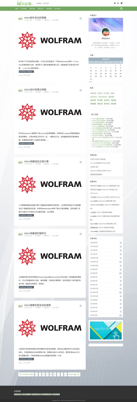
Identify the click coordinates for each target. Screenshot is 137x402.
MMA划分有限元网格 (35, 89)
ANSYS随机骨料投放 (98, 122)
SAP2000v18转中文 (98, 135)
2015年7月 (93, 307)
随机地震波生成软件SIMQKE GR (101, 141)
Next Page (73, 374)
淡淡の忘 (106, 100)
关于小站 (57, 8)
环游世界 (113, 100)
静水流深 (77, 400)
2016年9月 (93, 269)
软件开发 (106, 103)
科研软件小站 (56, 394)
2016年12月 (94, 258)
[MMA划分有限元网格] (50, 112)
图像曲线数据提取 (97, 124)
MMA (21, 75)
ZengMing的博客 (36, 394)
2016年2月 (93, 281)
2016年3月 (93, 277)
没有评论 (46, 20)
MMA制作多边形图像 (35, 17)
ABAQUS (93, 93)
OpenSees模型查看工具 (99, 130)
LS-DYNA (106, 93)
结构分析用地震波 (97, 133)
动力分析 (111, 96)
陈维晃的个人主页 (26, 394)
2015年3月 (93, 315)
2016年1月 (93, 284)
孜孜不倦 (32, 8)
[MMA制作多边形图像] (50, 40)
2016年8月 (93, 273)
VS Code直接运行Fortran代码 (101, 146)
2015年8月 (93, 304)
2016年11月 (94, 262)
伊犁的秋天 (94, 186)
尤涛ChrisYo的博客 (47, 394)
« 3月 (90, 81)
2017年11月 (94, 246)
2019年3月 (93, 242)
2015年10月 (94, 296)
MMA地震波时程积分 (35, 233)
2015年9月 (93, 300)
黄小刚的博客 (17, 394)
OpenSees (93, 96)
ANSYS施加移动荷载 (98, 118)
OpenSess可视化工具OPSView (101, 132)
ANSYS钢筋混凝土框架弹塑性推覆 (102, 128)
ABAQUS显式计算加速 (98, 120)
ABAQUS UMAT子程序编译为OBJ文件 (103, 137)
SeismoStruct (103, 96)
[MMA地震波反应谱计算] (50, 183)
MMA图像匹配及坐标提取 (37, 305)
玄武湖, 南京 (94, 167)
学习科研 (24, 8)
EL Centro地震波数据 (98, 126)
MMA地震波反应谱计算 (36, 161)
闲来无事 (49, 8)
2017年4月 (93, 250)
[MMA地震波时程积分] (50, 255)
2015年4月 (93, 311)
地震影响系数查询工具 (107, 231)
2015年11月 (94, 292)
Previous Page (27, 374)
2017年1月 (93, 254)
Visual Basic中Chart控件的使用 (101, 143)
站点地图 (82, 400)
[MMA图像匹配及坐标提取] (50, 327)
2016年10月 (94, 265)
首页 (16, 8)
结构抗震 (93, 103)
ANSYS (100, 93)
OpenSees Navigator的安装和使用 (102, 145)
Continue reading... (26, 72)
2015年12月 (94, 288)
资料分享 (40, 8)
